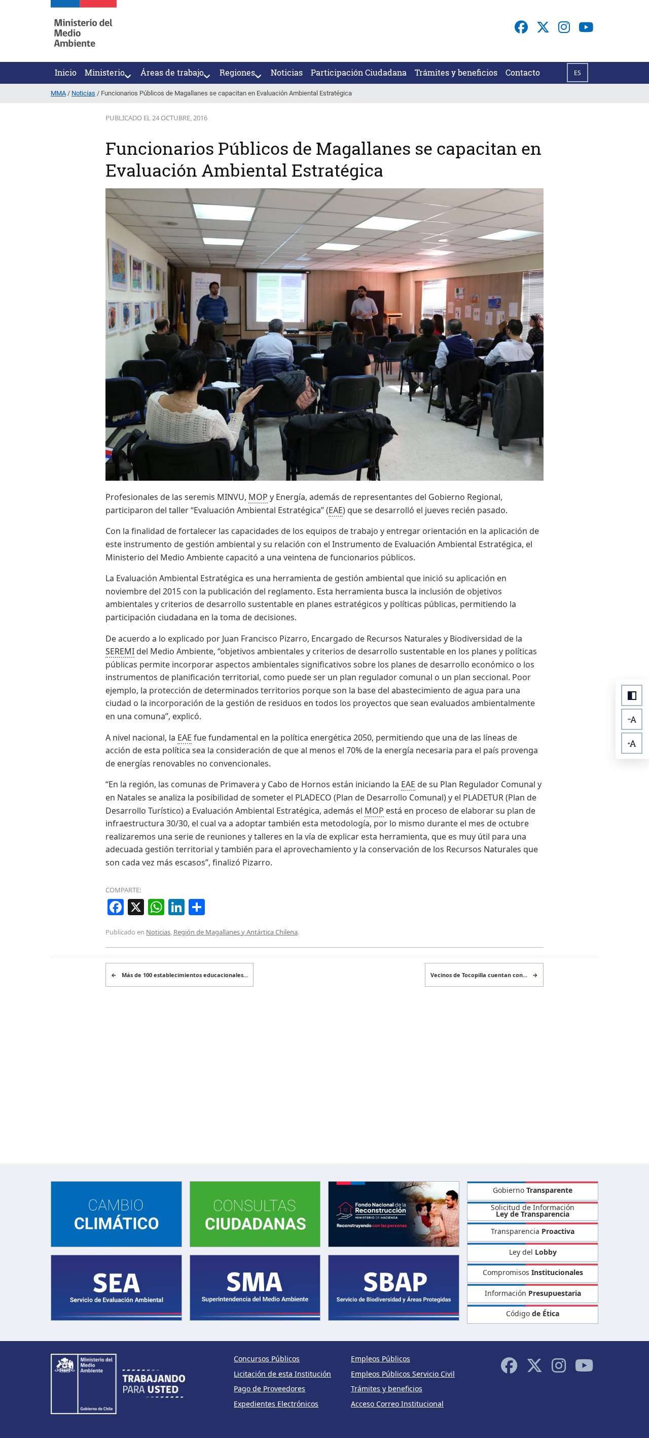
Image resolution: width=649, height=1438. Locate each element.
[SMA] (255, 1287)
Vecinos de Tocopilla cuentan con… (484, 975)
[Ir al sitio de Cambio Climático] (116, 1213)
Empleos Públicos (380, 1358)
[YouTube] (586, 27)
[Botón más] (631, 743)
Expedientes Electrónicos (276, 1404)
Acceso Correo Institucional (397, 1404)
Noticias (158, 932)
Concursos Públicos (267, 1358)
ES (577, 73)
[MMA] (84, 31)
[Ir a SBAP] (393, 1287)
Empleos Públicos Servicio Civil (403, 1374)
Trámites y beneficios (386, 1388)
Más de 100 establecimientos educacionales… (179, 975)
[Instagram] (564, 27)
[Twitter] (543, 27)
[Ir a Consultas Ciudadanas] (255, 1213)
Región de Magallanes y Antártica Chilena (235, 932)
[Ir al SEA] (116, 1287)
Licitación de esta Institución (282, 1374)
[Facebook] (521, 27)
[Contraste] (631, 695)
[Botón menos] (631, 719)
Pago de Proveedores (269, 1388)
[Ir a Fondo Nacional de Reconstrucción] (393, 1213)
